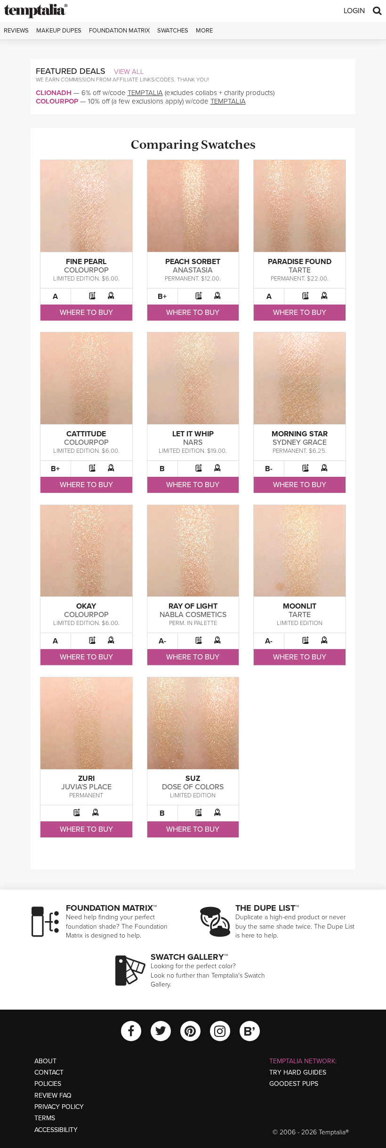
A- (162, 641)
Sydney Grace (300, 442)
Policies (47, 1084)
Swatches (172, 30)
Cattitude (86, 434)
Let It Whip (193, 434)
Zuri (86, 778)
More (204, 30)
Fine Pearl (86, 261)
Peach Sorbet (192, 261)
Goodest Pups (293, 1084)
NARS (192, 442)
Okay (86, 606)
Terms (44, 1118)
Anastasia (193, 270)
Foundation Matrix (119, 30)
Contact (49, 1072)
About (45, 1061)
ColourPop (57, 101)
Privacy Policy (59, 1107)
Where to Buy (86, 312)
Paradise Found (299, 261)
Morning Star (300, 434)
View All (129, 71)
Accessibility (56, 1130)
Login (354, 11)
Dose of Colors (193, 787)
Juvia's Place (86, 787)
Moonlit (299, 606)
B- (269, 469)
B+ (162, 296)
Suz (192, 778)
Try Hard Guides (297, 1072)
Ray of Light (193, 606)
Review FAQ (53, 1096)
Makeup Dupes (58, 30)
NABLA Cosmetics (193, 614)
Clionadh (54, 92)
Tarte (300, 270)
